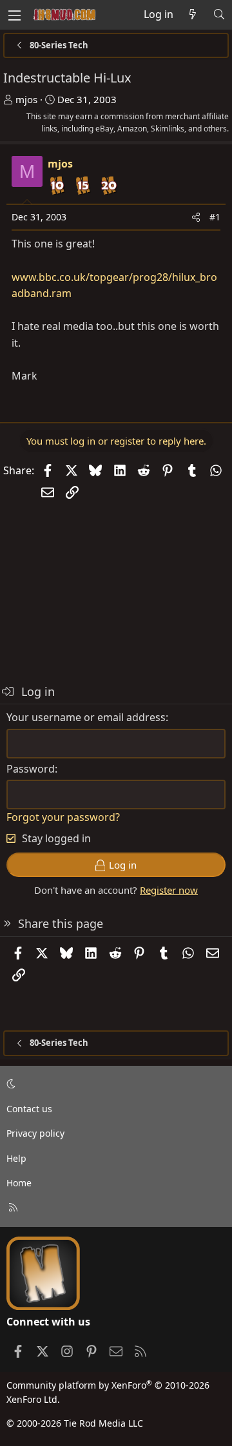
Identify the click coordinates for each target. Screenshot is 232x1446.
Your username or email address (86, 717)
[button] (113, 1084)
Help (16, 1158)
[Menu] (14, 15)
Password (30, 769)
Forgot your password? (63, 817)
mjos (26, 99)
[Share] (196, 217)
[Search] (219, 15)
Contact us (29, 1109)
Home (19, 1183)
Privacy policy (35, 1133)
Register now (169, 889)
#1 (214, 217)
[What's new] (193, 15)
